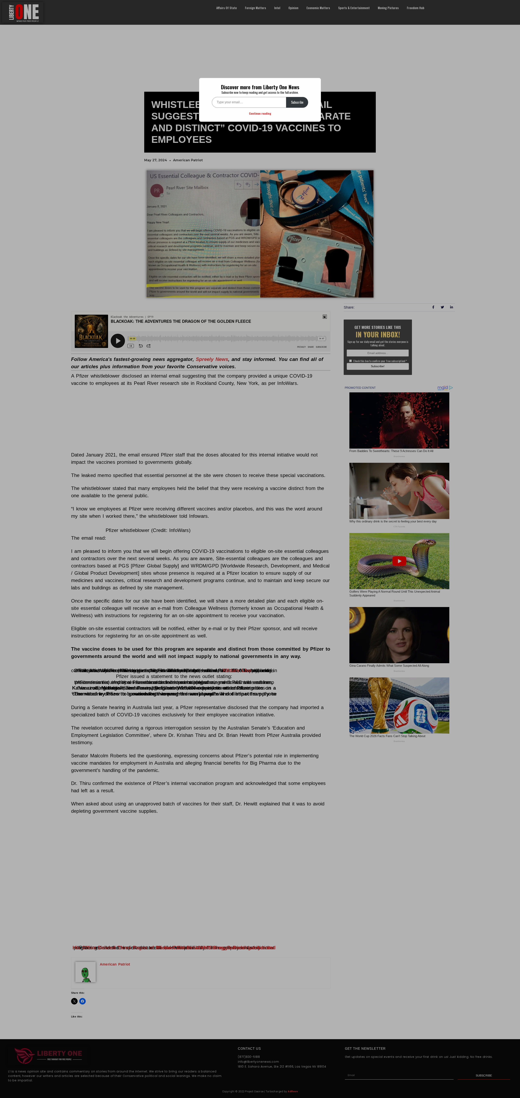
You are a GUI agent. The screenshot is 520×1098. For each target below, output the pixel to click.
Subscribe (297, 102)
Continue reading (260, 113)
